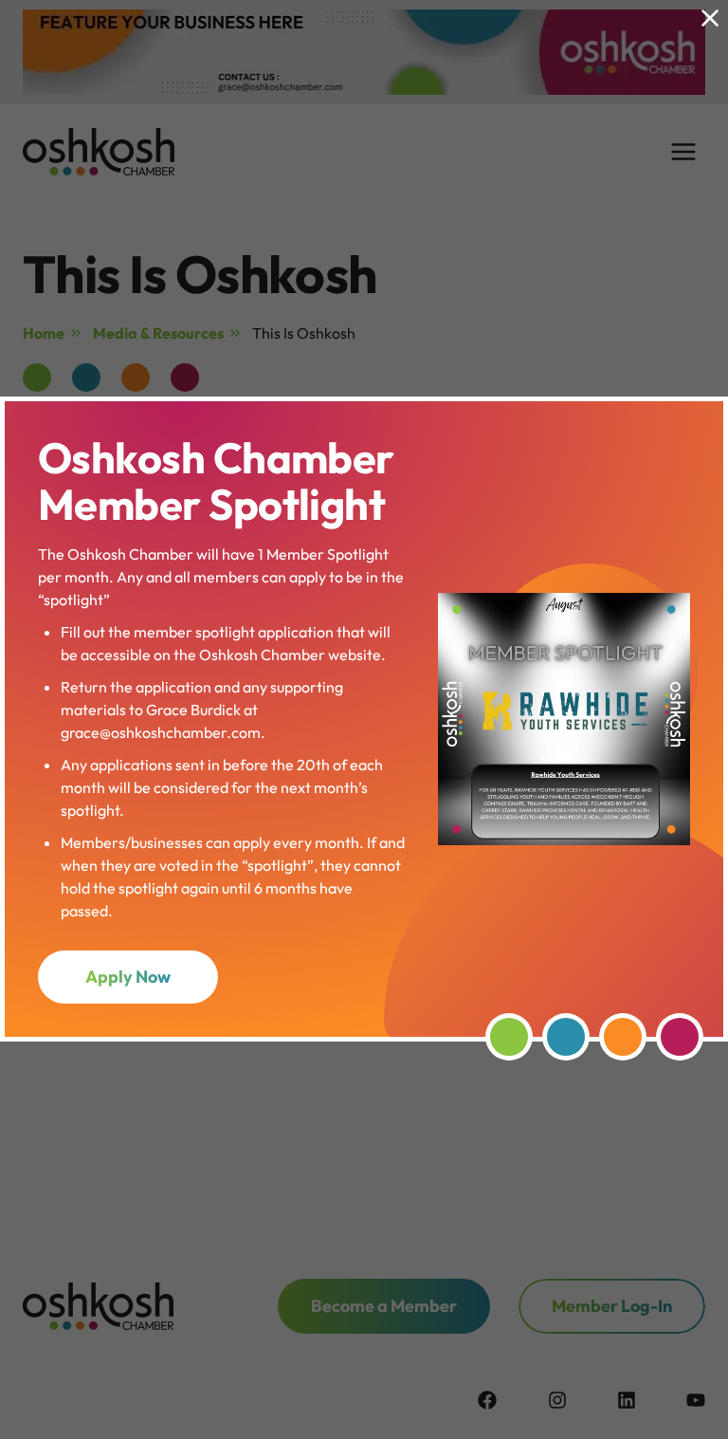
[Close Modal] (710, 18)
